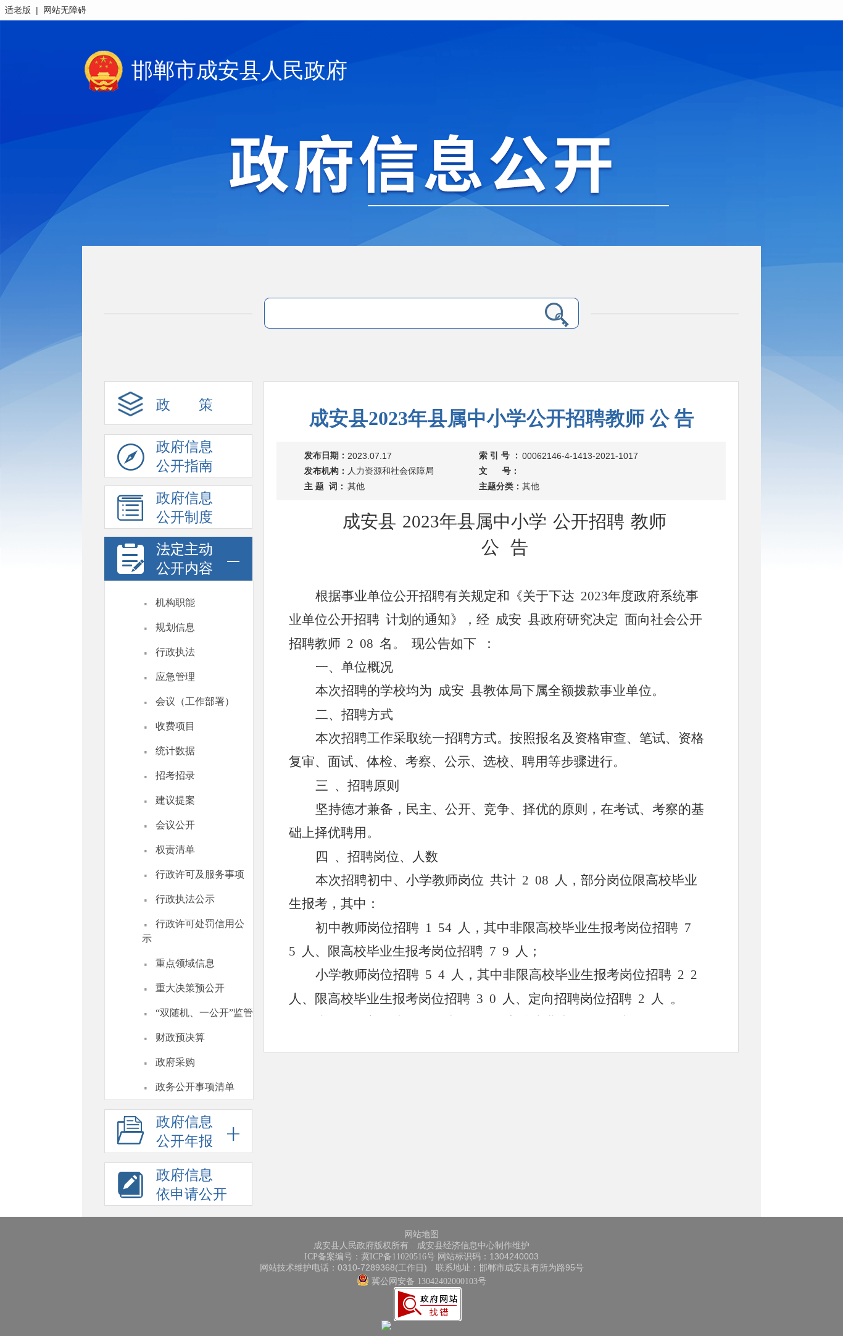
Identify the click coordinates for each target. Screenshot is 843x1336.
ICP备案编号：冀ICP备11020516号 (369, 1256)
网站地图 (421, 1234)
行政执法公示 (185, 899)
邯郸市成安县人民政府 (239, 71)
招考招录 (175, 775)
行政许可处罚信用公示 (193, 931)
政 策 (184, 405)
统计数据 (175, 751)
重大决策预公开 (190, 988)
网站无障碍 (64, 10)
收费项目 (175, 726)
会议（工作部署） (195, 701)
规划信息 (175, 627)
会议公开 (175, 825)
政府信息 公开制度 (184, 507)
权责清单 (175, 849)
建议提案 (175, 800)
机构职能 (175, 602)
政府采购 (175, 1062)
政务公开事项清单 (195, 1087)
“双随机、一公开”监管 (204, 1012)
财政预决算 (180, 1037)
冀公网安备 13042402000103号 (427, 1281)
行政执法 (175, 652)
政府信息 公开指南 (184, 456)
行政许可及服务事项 (200, 874)
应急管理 (175, 676)
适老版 (18, 10)
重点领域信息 (185, 963)
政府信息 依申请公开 (191, 1184)
